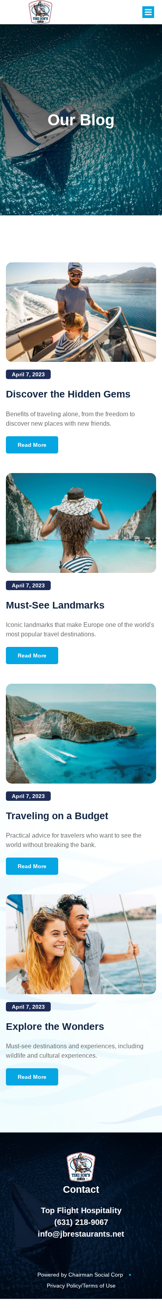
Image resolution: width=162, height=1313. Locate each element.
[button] (148, 12)
